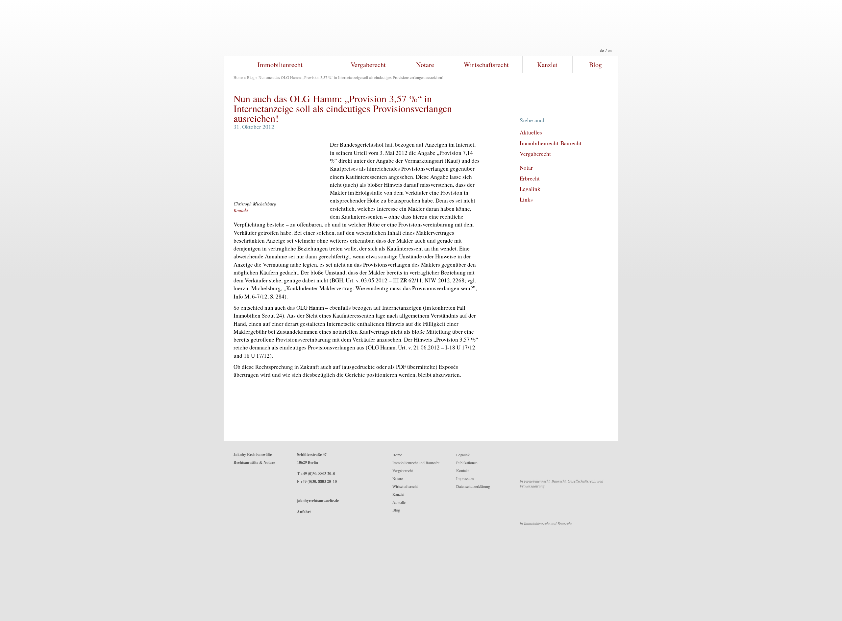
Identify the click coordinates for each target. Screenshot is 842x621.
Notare (425, 64)
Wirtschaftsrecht (486, 64)
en (610, 50)
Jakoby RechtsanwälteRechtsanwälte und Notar (421, 28)
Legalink (530, 189)
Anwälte (399, 502)
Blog (595, 64)
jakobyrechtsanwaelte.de (318, 500)
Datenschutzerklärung (473, 486)
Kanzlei (547, 64)
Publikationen (467, 462)
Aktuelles (531, 132)
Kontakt (241, 210)
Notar (526, 167)
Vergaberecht (368, 64)
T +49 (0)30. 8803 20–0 (316, 473)
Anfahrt (304, 511)
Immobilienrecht (280, 64)
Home (238, 77)
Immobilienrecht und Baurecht (415, 462)
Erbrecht (530, 178)
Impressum (465, 478)
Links (526, 199)
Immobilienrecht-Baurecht (551, 143)
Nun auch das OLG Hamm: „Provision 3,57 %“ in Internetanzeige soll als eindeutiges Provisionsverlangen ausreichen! (343, 108)
